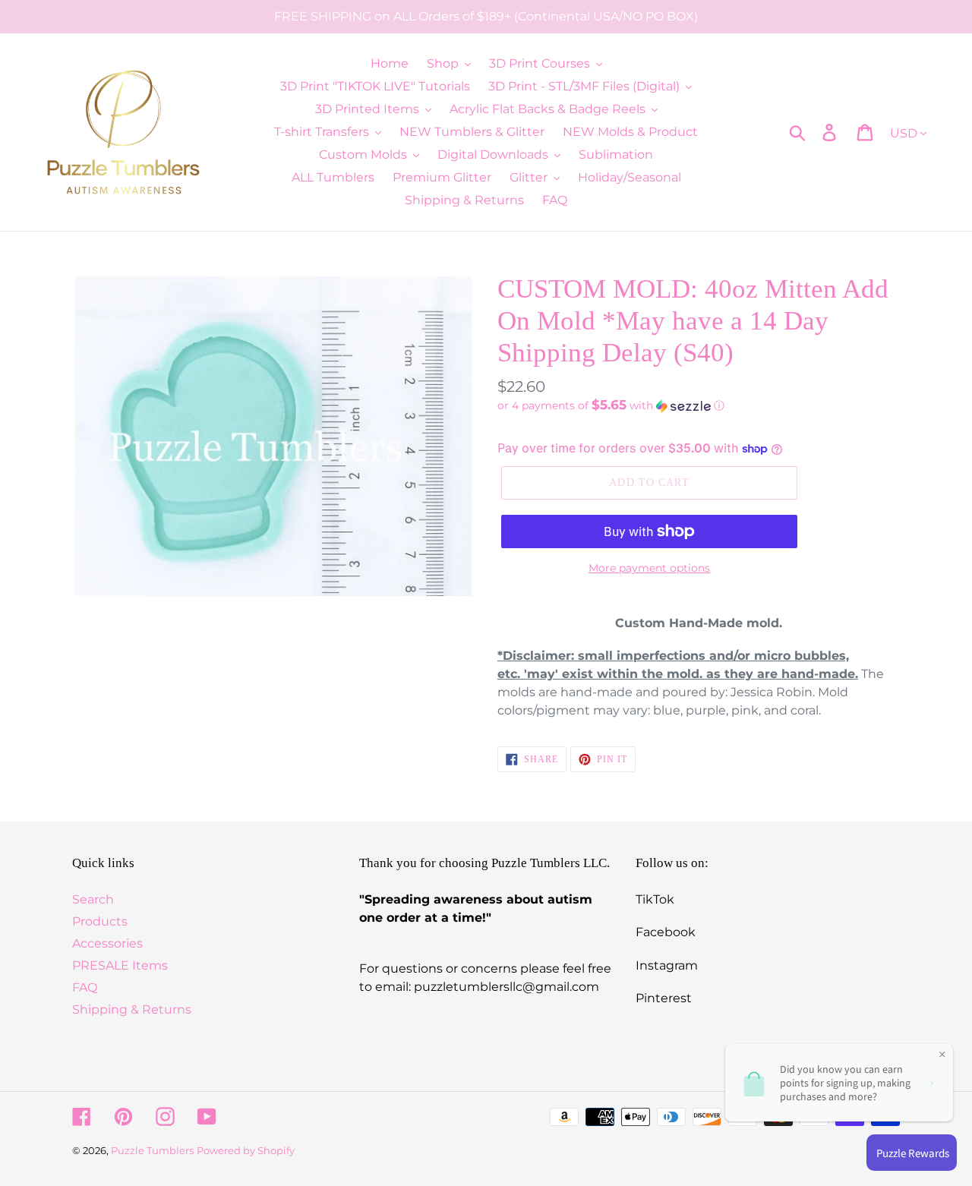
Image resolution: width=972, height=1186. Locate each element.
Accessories (107, 943)
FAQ (84, 987)
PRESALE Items (120, 965)
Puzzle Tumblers (152, 1150)
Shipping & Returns (131, 1009)
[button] (698, 405)
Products (100, 921)
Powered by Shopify (246, 1150)
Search (93, 899)
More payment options (649, 568)
